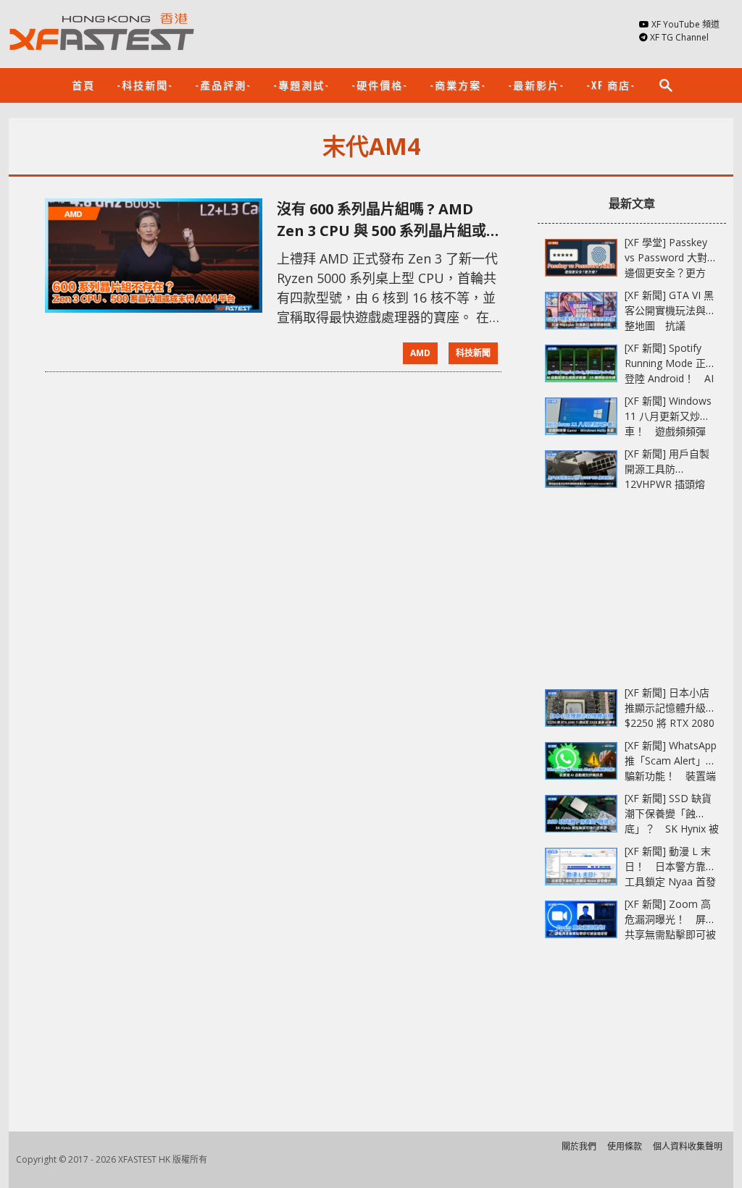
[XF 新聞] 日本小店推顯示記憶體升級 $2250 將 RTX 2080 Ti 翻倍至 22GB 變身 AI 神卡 (672, 723)
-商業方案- (458, 84)
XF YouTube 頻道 (685, 24)
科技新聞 (473, 353)
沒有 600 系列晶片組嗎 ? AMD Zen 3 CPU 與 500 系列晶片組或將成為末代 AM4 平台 (389, 220)
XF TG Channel (679, 37)
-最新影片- (536, 84)
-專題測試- (301, 84)
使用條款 (624, 1146)
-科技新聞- (145, 84)
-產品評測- (223, 84)
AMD (420, 353)
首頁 (83, 84)
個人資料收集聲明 (687, 1146)
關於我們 (579, 1146)
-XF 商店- (610, 84)
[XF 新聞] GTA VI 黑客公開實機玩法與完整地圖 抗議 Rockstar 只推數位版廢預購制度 (670, 325)
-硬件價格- (379, 84)
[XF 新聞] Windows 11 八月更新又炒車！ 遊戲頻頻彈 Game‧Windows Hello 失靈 (668, 431)
